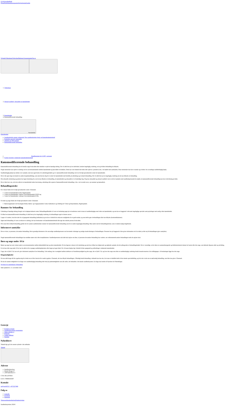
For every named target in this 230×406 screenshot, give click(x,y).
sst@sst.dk (4, 386)
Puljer (6, 3)
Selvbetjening (22, 3)
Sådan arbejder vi (9, 332)
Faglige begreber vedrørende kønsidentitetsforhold (18, 158)
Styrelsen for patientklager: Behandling (12, 264)
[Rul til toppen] (15, 355)
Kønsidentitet (8, 115)
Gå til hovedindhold (6, 1)
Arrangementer (27, 58)
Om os (34, 58)
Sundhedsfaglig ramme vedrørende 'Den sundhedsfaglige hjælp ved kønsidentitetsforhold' (29, 137)
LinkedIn (7, 394)
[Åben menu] (43, 66)
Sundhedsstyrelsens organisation (13, 330)
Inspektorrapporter (13, 3)
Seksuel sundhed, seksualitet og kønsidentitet (17, 101)
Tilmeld (3, 347)
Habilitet (6, 337)
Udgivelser (15, 58)
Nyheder (3, 58)
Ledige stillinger (8, 335)
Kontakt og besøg (9, 329)
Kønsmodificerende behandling (13, 142)
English (28, 3)
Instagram (7, 397)
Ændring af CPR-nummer (11, 140)
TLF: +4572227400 (12, 386)
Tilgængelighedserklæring (8, 400)
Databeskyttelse (19, 400)
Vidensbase (9, 58)
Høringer (20, 58)
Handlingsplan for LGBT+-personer (41, 156)
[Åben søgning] (15, 66)
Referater (7, 333)
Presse (2, 3)
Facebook (7, 395)
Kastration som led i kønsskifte (13, 139)
